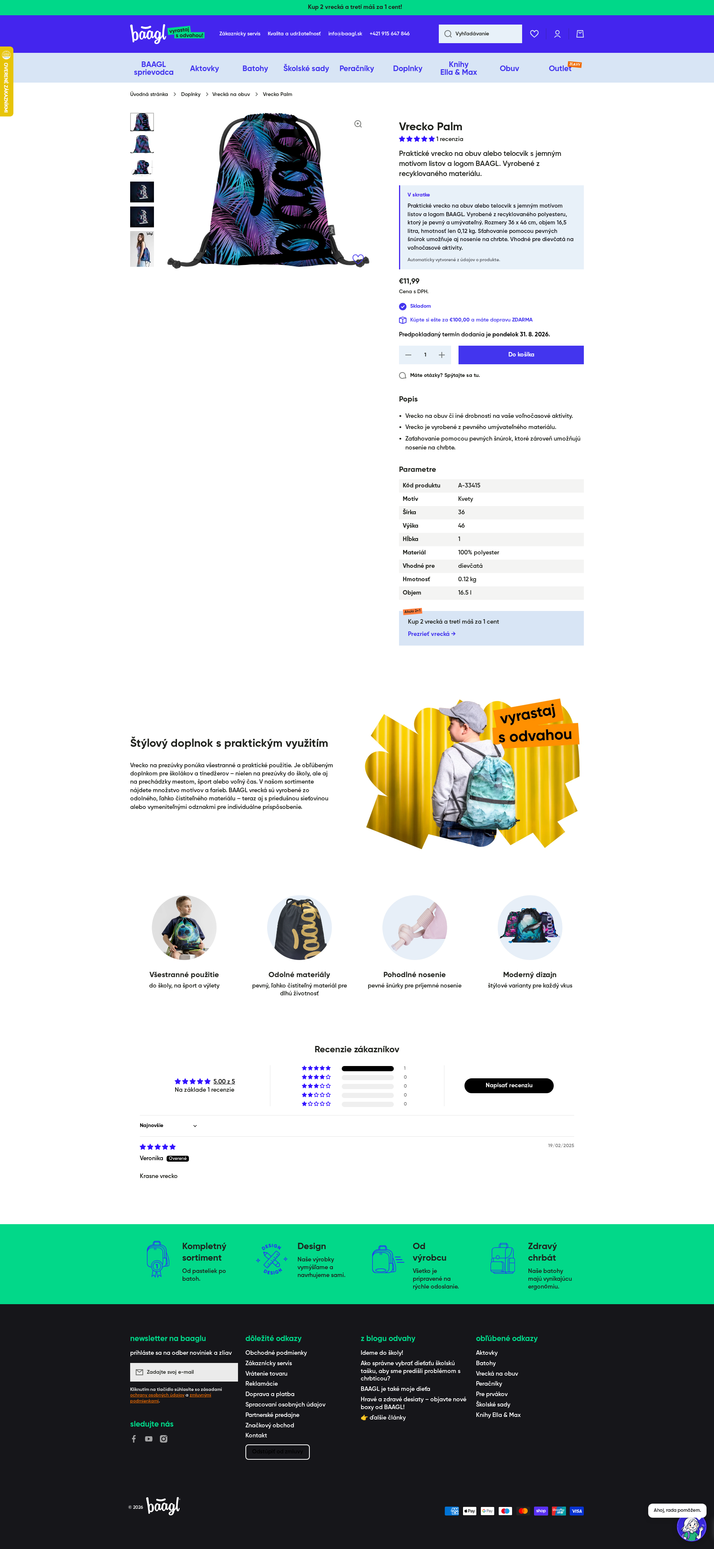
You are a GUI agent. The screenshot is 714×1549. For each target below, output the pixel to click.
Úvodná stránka (149, 94)
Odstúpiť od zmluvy (277, 1451)
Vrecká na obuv (231, 94)
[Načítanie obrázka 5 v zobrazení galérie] (142, 217)
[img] (158, 1147)
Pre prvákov (492, 1395)
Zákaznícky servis (268, 1364)
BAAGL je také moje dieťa (395, 1389)
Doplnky (190, 94)
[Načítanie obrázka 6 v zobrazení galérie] (142, 249)
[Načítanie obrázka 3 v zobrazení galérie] (142, 167)
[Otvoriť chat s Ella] (692, 1527)
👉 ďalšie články (383, 1418)
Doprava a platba (270, 1395)
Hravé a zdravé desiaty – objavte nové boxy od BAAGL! (413, 1404)
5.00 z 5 (224, 1082)
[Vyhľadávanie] (445, 34)
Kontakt (256, 1436)
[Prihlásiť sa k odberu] (228, 1372)
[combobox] (480, 34)
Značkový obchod (269, 1426)
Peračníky (489, 1384)
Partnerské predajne (272, 1415)
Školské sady (493, 1405)
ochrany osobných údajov (157, 1395)
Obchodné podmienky (276, 1353)
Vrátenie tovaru (266, 1374)
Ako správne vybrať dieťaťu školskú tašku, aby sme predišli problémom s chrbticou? (410, 1371)
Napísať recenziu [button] (509, 1086)
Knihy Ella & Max (498, 1415)
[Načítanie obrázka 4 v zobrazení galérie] (142, 192)
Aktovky (487, 1353)
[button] (580, 34)
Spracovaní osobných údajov (285, 1405)
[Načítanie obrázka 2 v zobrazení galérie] (142, 144)
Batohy (486, 1364)
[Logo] (167, 34)
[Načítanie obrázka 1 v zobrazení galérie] (142, 122)
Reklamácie (261, 1384)
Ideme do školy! (382, 1353)
